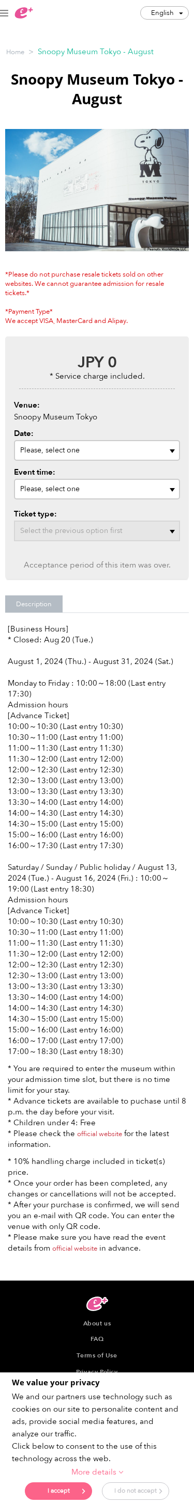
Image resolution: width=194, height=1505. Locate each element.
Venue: (27, 405)
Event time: (34, 472)
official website (99, 1134)
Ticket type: (35, 514)
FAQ (97, 1339)
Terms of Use (97, 1355)
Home (15, 52)
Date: (24, 433)
